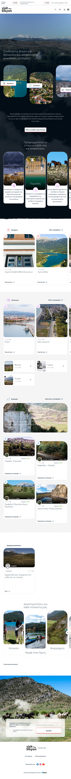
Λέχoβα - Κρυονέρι (13, 461)
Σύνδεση (64, 9)
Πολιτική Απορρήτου (40, 756)
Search (55, 9)
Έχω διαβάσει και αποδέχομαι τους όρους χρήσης (23, 730)
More (6, 591)
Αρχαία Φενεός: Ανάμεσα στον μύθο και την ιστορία (18, 576)
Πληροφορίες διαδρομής (12, 473)
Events (60, 9)
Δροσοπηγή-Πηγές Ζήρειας (50, 508)
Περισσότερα (8, 282)
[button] (67, 321)
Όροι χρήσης (28, 756)
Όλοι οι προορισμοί (54, 300)
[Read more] (30, 366)
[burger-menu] (68, 9)
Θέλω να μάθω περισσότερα (35, 130)
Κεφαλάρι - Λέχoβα (46, 465)
